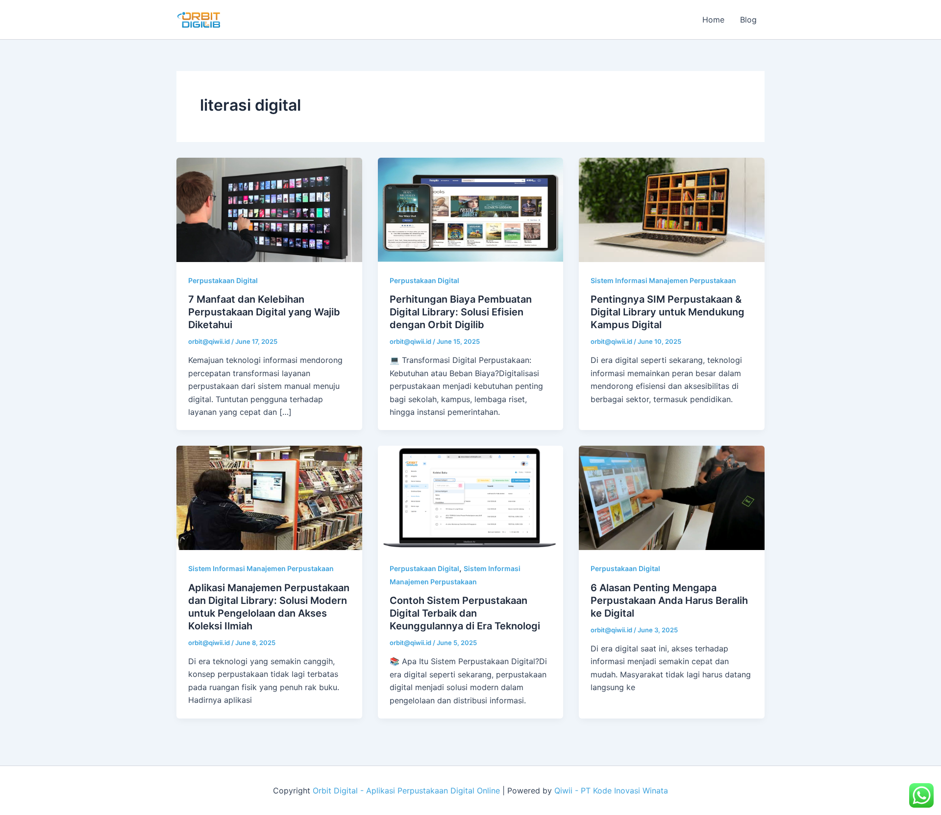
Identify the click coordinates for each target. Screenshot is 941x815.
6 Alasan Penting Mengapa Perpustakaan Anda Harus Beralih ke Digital (669, 600)
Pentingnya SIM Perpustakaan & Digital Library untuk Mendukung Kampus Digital (667, 312)
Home (713, 19)
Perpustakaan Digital (223, 280)
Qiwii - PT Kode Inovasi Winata (611, 790)
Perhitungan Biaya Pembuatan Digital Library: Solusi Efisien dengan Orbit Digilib (461, 312)
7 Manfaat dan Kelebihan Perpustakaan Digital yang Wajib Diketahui (264, 312)
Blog (748, 19)
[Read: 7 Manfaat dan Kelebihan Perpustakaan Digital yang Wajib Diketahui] (269, 209)
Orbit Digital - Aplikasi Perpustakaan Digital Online (406, 790)
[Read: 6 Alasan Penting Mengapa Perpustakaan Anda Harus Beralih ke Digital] (672, 497)
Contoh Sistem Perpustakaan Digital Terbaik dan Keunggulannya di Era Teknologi (465, 613)
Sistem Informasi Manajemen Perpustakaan (663, 280)
